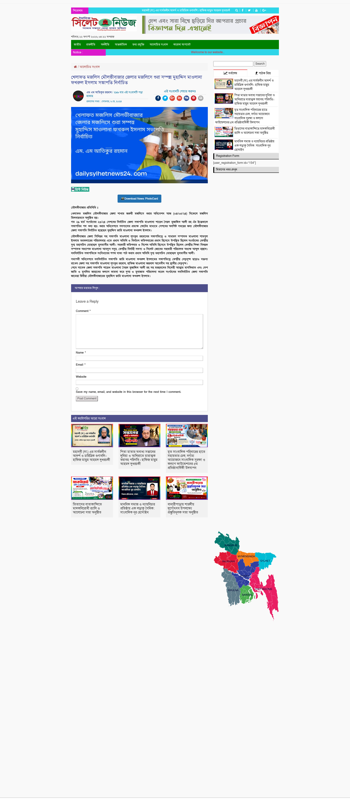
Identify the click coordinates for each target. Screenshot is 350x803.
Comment (83, 311)
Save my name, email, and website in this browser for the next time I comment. (128, 392)
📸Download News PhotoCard (139, 198)
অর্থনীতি (105, 45)
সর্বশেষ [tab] (232, 73)
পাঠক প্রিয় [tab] (264, 73)
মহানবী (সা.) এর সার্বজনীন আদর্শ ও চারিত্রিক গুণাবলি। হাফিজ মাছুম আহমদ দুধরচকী (174, 10)
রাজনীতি (90, 45)
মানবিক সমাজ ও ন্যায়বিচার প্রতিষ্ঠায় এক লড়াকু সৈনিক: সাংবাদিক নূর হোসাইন (137, 508)
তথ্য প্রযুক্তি (138, 45)
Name (81, 353)
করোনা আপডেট (181, 45)
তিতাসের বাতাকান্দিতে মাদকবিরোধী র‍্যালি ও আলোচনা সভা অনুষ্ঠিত (87, 508)
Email (80, 365)
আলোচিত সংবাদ (159, 45)
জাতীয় (77, 45)
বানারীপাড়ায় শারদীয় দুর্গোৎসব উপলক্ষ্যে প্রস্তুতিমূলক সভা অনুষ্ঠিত (183, 508)
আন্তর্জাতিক (121, 45)
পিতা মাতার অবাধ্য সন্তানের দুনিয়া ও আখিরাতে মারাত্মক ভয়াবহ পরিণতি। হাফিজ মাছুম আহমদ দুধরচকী (139, 458)
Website (81, 377)
